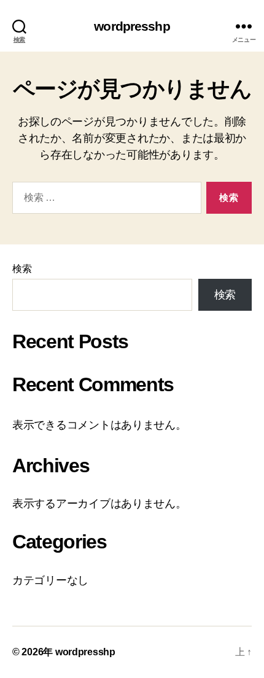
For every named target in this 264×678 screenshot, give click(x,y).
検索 (21, 268)
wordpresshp (131, 26)
